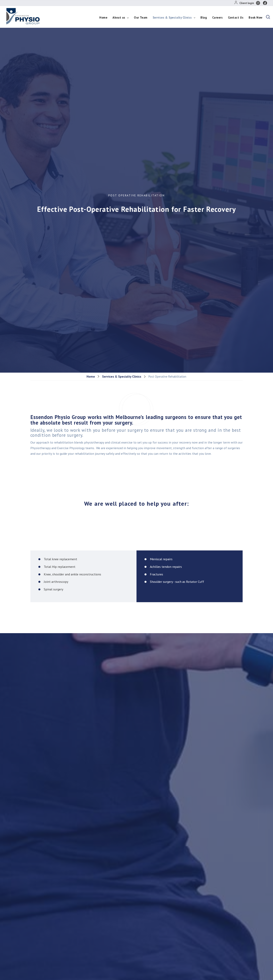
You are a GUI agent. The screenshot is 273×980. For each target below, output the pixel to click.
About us (119, 17)
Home (103, 17)
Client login (246, 3)
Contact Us (236, 17)
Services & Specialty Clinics (173, 17)
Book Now (255, 17)
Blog (203, 17)
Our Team (140, 17)
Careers (217, 17)
